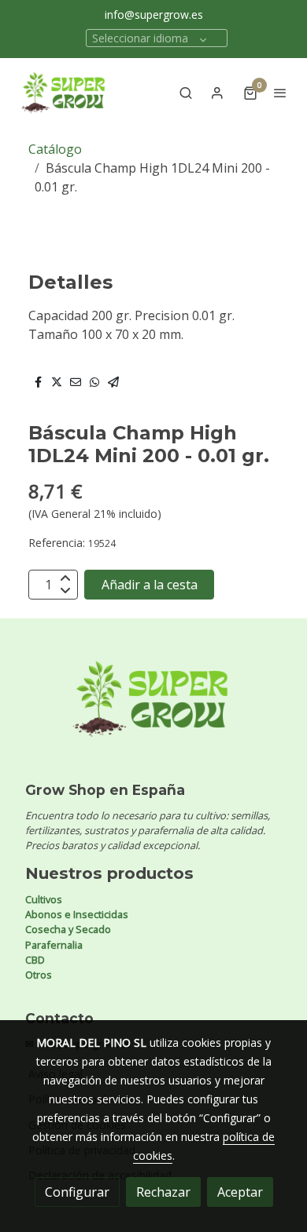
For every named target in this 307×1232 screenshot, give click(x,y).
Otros (38, 975)
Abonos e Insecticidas (76, 914)
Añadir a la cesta (150, 584)
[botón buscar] (186, 93)
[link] (63, 92)
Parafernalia (54, 945)
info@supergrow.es (154, 14)
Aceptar (240, 1192)
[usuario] (217, 93)
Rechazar (163, 1192)
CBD (35, 960)
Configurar (77, 1192)
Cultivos (43, 899)
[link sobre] (153, 708)
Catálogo (55, 149)
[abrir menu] (280, 93)
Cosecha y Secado (68, 929)
